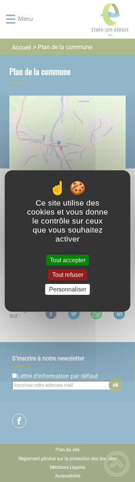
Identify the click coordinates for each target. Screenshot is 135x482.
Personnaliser (67, 289)
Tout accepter (68, 260)
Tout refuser (67, 275)
